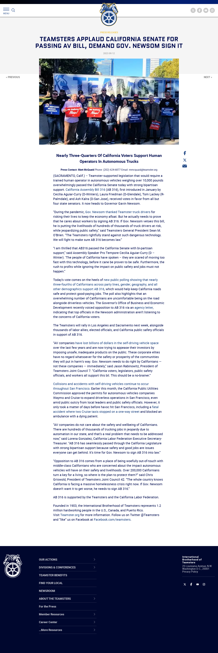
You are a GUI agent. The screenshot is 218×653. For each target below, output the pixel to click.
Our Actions (117, 559)
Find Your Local (51, 583)
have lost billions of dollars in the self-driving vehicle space (117, 343)
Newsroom (47, 591)
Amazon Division (118, 578)
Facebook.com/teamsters (112, 519)
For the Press (47, 606)
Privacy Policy (190, 571)
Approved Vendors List (122, 601)
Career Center (119, 559)
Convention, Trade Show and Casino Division (131, 608)
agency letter (144, 307)
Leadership (115, 578)
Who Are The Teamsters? (124, 570)
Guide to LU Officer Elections (126, 609)
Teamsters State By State (124, 570)
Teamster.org (69, 515)
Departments (116, 593)
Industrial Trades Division (123, 647)
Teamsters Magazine (121, 578)
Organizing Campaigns (122, 570)
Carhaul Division (118, 601)
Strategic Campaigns (121, 578)
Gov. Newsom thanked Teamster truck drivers (117, 212)
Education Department (122, 578)
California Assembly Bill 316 (85, 189)
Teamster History (119, 586)
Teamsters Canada (120, 593)
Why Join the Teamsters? (124, 570)
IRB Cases (114, 609)
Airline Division (117, 570)
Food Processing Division (123, 624)
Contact (113, 570)
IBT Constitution (118, 601)
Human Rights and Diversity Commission (125, 639)
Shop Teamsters (118, 586)
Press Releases (109, 32)
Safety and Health (119, 586)
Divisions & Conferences (126, 559)
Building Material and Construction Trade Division (129, 593)
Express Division (118, 616)
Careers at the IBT (119, 578)
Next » (208, 77)
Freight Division (117, 632)
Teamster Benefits (53, 575)
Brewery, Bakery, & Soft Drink (126, 586)
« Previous (13, 77)
